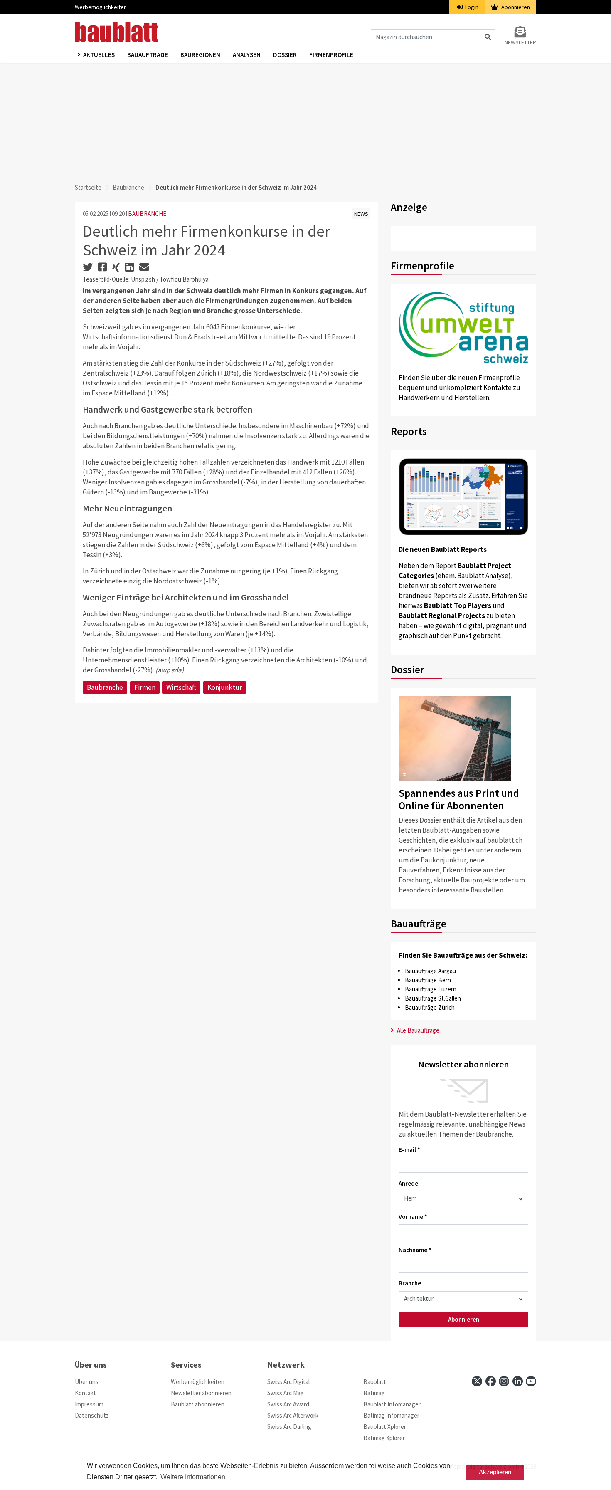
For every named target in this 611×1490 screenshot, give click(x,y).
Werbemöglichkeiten (101, 7)
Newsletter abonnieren (201, 1393)
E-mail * (409, 1150)
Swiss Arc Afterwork (292, 1415)
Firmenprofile (331, 55)
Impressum (89, 1404)
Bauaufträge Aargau (430, 971)
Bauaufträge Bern (428, 980)
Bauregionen (200, 55)
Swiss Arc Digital (288, 1382)
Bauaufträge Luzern (430, 989)
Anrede (408, 1183)
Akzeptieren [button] (495, 1471)
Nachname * (415, 1250)
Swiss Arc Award (288, 1404)
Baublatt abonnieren (197, 1404)
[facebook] (490, 1381)
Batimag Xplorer (384, 1438)
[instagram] (504, 1381)
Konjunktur (224, 687)
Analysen (247, 55)
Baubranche (128, 187)
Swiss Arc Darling (289, 1427)
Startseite (88, 187)
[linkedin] (517, 1381)
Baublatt (374, 1382)
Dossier (285, 55)
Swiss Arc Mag (285, 1393)
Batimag (374, 1393)
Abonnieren (515, 7)
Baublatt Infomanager (392, 1404)
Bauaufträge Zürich (430, 1007)
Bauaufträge (147, 55)
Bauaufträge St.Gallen (433, 998)
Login (471, 7)
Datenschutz (92, 1415)
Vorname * (413, 1217)
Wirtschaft (181, 687)
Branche (410, 1283)
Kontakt (85, 1393)
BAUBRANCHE (147, 213)
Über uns (87, 1382)
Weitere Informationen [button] (192, 1476)
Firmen (144, 687)
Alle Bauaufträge (417, 1030)
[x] (477, 1381)
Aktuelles (99, 55)
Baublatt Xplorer (384, 1427)
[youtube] (531, 1381)
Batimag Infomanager (391, 1415)
